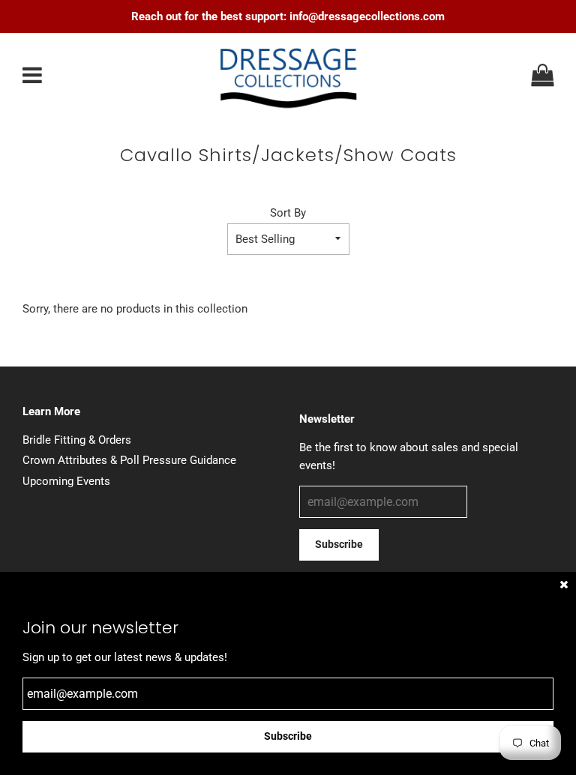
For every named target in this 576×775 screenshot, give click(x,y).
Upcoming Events (66, 481)
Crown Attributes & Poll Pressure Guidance (129, 460)
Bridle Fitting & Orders (76, 440)
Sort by (288, 213)
